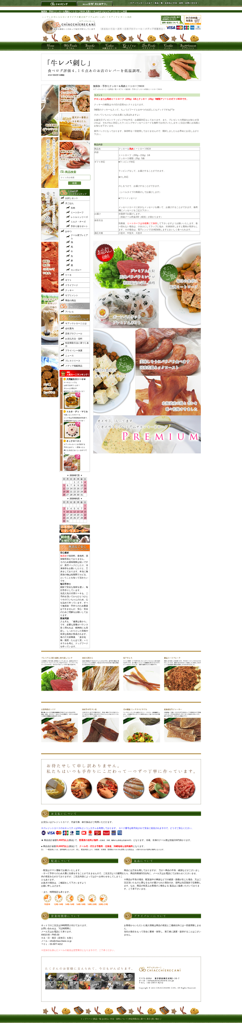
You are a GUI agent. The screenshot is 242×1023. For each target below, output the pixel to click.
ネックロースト (73, 441)
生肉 (73, 208)
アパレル (69, 311)
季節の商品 (70, 300)
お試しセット (71, 198)
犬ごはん (69, 203)
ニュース (69, 355)
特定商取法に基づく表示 (140, 1019)
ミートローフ (77, 212)
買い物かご (156, 1019)
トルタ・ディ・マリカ (77, 411)
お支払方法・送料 (73, 338)
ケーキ (68, 275)
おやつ (68, 231)
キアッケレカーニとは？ (137, 3)
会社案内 (69, 328)
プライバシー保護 (73, 350)
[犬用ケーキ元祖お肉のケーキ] (121, 79)
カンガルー (76, 270)
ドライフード (71, 285)
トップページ (86, 1019)
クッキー (69, 290)
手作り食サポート (79, 226)
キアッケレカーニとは (76, 323)
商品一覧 (157, 3)
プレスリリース (72, 360)
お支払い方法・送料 (173, 3)
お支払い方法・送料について (115, 1019)
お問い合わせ (191, 3)
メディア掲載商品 (73, 366)
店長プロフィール (73, 333)
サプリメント (71, 295)
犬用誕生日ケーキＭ (76, 379)
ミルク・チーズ (78, 221)
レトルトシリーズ (79, 217)
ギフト (68, 280)
